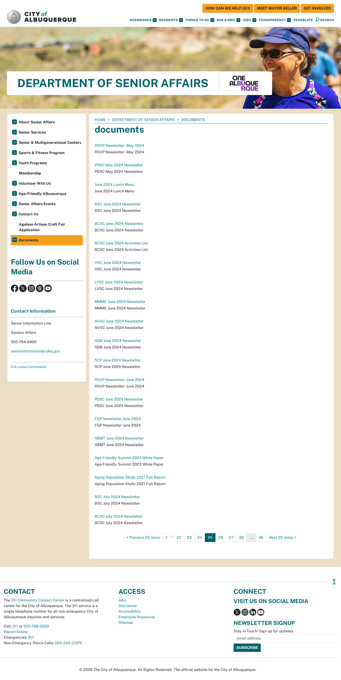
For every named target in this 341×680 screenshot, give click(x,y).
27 (231, 537)
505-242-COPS (68, 643)
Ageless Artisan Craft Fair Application (42, 227)
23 (189, 537)
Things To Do (197, 20)
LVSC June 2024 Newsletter (119, 282)
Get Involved (317, 8)
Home (100, 120)
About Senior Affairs (37, 122)
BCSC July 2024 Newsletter (118, 516)
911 (31, 637)
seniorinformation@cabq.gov (35, 351)
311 (15, 626)
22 (179, 537)
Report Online (16, 632)
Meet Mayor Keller (277, 8)
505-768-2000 (36, 626)
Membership (30, 173)
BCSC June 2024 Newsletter (119, 223)
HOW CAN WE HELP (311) (227, 8)
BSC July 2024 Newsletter (117, 497)
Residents (168, 20)
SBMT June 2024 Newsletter (119, 438)
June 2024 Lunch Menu (114, 184)
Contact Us (28, 214)
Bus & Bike (226, 20)
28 (241, 537)
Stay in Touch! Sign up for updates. (264, 631)
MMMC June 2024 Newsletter (120, 301)
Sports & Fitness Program (41, 153)
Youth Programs (33, 163)
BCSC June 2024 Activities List (121, 243)
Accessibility (130, 611)
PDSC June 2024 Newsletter (119, 399)
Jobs (247, 20)
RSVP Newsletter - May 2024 (119, 145)
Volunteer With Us (35, 183)
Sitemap (126, 622)
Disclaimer (128, 606)
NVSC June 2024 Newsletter (119, 321)
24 (199, 537)
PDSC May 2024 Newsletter (119, 165)
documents (28, 240)
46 (261, 537)
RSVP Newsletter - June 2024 (119, 380)
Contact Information (33, 311)
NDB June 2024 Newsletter (118, 340)
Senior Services (32, 132)
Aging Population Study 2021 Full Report (130, 477)
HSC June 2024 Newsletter (118, 262)
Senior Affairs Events (37, 204)
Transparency (272, 20)
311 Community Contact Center (37, 600)
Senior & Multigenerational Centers (50, 142)
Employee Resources (137, 617)
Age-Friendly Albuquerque (42, 193)
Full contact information (29, 367)
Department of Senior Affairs (143, 120)
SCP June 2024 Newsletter (118, 360)
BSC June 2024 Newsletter (118, 204)
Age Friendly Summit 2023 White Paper (129, 458)
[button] (303, 20)
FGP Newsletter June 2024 (118, 419)
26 (220, 537)
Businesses (140, 20)
